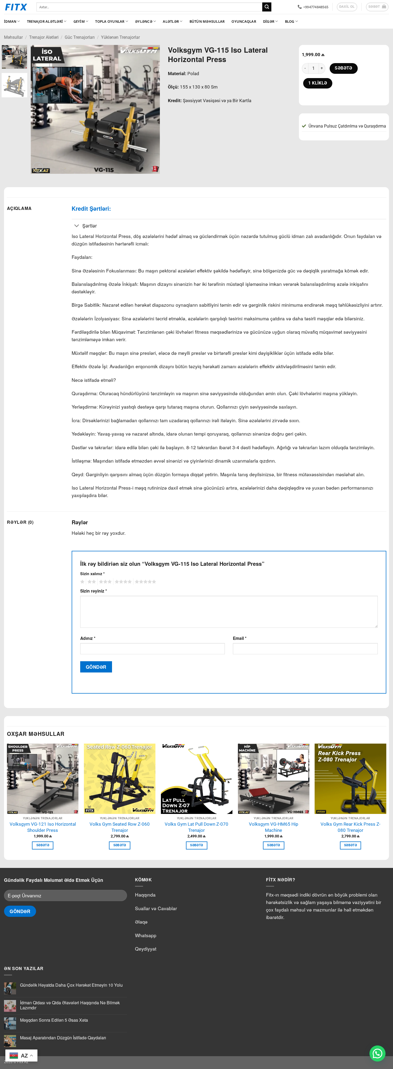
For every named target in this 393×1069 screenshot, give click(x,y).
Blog (289, 21)
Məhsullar (13, 37)
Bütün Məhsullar (207, 21)
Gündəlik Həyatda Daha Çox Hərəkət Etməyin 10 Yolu (71, 984)
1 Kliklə (317, 83)
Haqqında (145, 894)
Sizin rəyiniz (93, 591)
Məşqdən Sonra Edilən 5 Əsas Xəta (54, 1019)
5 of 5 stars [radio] (144, 581)
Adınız (87, 638)
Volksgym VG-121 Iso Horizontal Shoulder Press (43, 827)
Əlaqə (141, 921)
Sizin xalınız (92, 573)
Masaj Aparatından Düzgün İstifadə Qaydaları (63, 1037)
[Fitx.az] (16, 7)
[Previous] (40, 109)
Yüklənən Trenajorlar (120, 37)
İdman (10, 21)
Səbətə (343, 68)
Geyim (79, 21)
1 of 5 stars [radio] (81, 581)
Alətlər (171, 21)
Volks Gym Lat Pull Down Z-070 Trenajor (196, 827)
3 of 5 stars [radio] (104, 581)
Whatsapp (145, 935)
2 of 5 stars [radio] (91, 581)
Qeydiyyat (145, 948)
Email (239, 638)
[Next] (150, 109)
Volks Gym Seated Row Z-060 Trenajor (120, 827)
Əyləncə (143, 21)
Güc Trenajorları (80, 37)
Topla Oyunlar (109, 21)
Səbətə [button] (42, 845)
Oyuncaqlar (244, 21)
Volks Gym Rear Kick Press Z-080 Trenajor (350, 827)
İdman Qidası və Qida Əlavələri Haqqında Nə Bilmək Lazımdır (70, 1005)
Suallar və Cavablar (156, 908)
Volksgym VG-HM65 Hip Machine (273, 827)
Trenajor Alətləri (45, 21)
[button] (377, 7)
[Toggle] (77, 226)
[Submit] (266, 6)
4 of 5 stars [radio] (122, 581)
